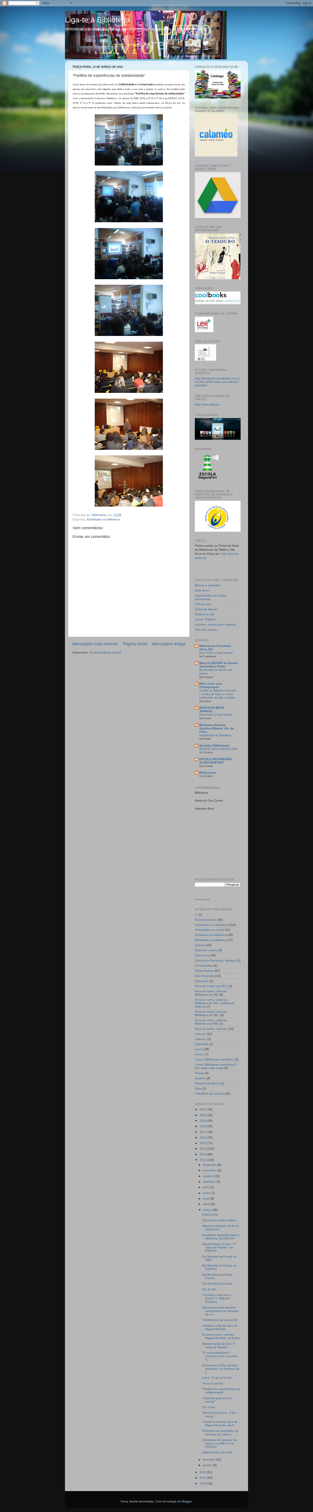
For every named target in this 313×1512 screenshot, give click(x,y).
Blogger (187, 1501)
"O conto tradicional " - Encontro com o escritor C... (219, 1356)
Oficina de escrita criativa (219, 1220)
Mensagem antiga (168, 644)
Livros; (199, 1054)
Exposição (202, 981)
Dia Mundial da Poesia (217, 1283)
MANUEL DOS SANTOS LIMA (218, 749)
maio (206, 1198)
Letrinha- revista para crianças (215, 624)
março (207, 1209)
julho (206, 1187)
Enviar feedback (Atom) (105, 652)
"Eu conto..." (210, 1407)
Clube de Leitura (206, 950)
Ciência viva (203, 604)
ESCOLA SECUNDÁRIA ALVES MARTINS (215, 761)
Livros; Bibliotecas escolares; (214, 1059)
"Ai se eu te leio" (213, 1383)
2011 (203, 1472)
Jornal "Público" (205, 619)
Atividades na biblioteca (211, 940)
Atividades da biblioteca (211, 935)
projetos (200, 1078)
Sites (198, 1088)
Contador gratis (202, 899)
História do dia (204, 614)
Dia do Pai (209, 1289)
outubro (208, 1176)
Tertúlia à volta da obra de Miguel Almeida (219, 1327)
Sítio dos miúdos (206, 629)
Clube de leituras (206, 609)
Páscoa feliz (210, 1214)
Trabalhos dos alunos (209, 1093)
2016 (203, 1137)
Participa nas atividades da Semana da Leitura (220, 1432)
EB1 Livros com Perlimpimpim (210, 685)
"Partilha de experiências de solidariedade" (221, 1390)
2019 (203, 1120)
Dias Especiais (204, 975)
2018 (203, 1126)
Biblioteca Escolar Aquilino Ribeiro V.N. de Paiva (216, 728)
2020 (203, 1115)
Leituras (200, 1034)
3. (196, 914)
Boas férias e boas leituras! (216, 652)
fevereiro (209, 1459)
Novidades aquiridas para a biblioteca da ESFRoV (220, 1236)
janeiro (208, 1465)
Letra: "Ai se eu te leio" (217, 1377)
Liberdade (201, 1044)
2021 (203, 1109)
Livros (199, 1049)
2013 (203, 1154)
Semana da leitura (207, 1083)
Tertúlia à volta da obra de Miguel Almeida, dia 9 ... (219, 1423)
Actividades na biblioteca (103, 519)
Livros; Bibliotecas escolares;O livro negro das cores (215, 1066)
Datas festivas (204, 970)
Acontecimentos (205, 919)
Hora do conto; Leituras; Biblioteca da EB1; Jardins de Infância (214, 1003)
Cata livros (202, 590)
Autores (200, 945)
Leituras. (201, 1039)
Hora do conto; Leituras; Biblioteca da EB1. (211, 1013)
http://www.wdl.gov (207, 404)
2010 (203, 1477)
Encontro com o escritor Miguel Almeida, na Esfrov (221, 1336)
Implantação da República (215, 735)
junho (207, 1193)
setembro (210, 1181)
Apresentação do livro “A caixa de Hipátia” (218, 1345)
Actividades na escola (209, 929)
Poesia (199, 1073)
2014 (203, 1148)
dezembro (210, 1164)
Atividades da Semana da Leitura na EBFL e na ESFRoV (219, 1443)
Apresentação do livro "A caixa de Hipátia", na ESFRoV (218, 1247)
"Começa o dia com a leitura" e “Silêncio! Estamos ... (216, 1298)
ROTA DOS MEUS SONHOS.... (211, 709)
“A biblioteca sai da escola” (220, 1320)
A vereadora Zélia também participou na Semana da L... (220, 1369)
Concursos (202, 955)
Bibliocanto (207, 772)
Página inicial (135, 644)
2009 (203, 1483)
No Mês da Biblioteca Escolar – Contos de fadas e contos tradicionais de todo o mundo (217, 694)
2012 (203, 1160)
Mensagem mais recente (95, 644)
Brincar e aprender (207, 585)
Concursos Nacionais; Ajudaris (215, 960)
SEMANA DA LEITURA (217, 1452)
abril (206, 1204)
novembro (210, 1170)
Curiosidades (203, 965)
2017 (203, 1132)
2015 (203, 1143)
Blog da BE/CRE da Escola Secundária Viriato (218, 664)
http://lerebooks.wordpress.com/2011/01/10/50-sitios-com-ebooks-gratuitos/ (217, 382)
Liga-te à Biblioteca (97, 19)
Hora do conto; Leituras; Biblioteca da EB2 (211, 1022)
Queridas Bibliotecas (214, 745)
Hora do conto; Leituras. (211, 1028)
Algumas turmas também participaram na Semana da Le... (220, 1311)
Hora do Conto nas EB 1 (211, 986)
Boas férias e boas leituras (215, 714)
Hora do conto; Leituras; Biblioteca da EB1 (211, 993)
